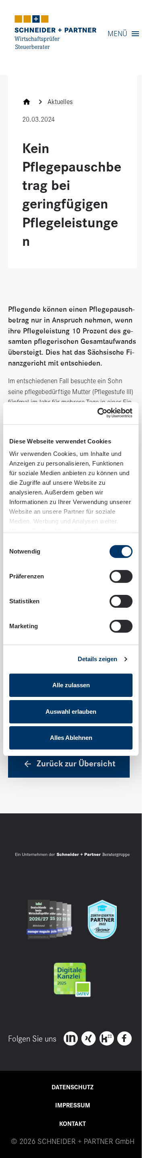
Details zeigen (97, 659)
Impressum (72, 1105)
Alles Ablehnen (71, 737)
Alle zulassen (71, 685)
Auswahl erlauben (71, 711)
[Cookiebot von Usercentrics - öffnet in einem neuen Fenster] (100, 413)
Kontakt (72, 1123)
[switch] (121, 576)
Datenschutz (72, 1087)
